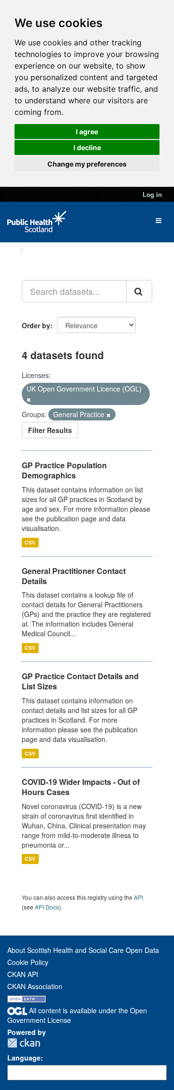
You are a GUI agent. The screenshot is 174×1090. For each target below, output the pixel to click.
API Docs (47, 907)
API (138, 897)
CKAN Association (34, 986)
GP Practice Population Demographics (64, 470)
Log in (152, 194)
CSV (30, 542)
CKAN (23, 1043)
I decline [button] (87, 147)
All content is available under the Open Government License (77, 1015)
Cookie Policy (27, 962)
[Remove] (29, 399)
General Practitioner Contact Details (74, 576)
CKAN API (22, 974)
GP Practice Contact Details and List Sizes (80, 681)
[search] (139, 291)
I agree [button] (87, 131)
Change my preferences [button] (87, 164)
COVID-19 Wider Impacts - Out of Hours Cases (81, 786)
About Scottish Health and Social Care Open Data (83, 950)
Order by (36, 325)
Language (24, 1057)
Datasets (46, 251)
